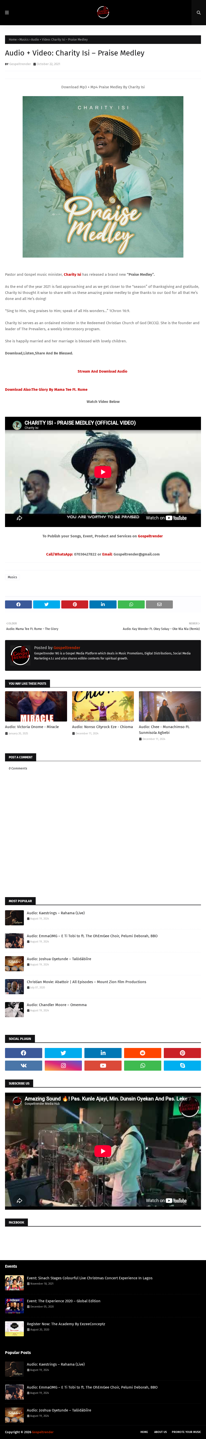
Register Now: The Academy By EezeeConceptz (66, 1324)
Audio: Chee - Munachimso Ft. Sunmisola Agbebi (164, 730)
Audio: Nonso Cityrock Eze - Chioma (102, 727)
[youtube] (103, 1066)
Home (13, 39)
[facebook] (23, 1053)
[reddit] (142, 1053)
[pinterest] (182, 1053)
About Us (160, 1432)
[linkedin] (103, 1053)
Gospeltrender (20, 64)
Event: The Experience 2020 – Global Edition (63, 1301)
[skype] (182, 1066)
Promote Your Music (186, 1432)
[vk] (23, 1066)
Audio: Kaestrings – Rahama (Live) (56, 913)
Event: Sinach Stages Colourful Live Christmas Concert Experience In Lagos (89, 1278)
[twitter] (63, 1053)
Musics (24, 39)
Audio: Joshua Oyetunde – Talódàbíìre (59, 959)
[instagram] (63, 1066)
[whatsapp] (142, 1066)
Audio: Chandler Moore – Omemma (57, 1005)
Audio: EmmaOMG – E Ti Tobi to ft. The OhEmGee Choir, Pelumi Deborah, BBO (92, 936)
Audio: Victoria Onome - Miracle (32, 727)
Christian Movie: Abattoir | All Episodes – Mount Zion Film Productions (86, 982)
